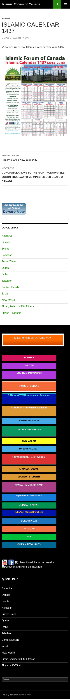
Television (7, 281)
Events (6, 18)
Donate (6, 242)
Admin (26, 38)
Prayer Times (9, 261)
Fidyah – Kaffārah (11, 313)
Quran (5, 268)
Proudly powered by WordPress (16, 695)
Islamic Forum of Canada (21, 4)
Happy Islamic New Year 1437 (19, 157)
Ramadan (7, 255)
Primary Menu (65, 4)
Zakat (5, 294)
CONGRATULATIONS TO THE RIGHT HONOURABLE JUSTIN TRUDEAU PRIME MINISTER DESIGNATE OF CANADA (33, 175)
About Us (7, 236)
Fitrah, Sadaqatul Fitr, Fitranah (18, 306)
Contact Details (10, 287)
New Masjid (8, 300)
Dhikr (5, 274)
